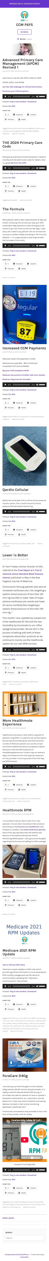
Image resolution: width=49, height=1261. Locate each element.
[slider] (42, 96)
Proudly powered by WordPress (16, 1254)
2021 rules (27, 1018)
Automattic (24, 1257)
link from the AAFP (18, 163)
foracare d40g (8, 1204)
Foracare (21, 827)
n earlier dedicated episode (33, 830)
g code (10, 200)
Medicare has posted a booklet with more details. (24, 375)
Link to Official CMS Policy (14, 965)
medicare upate (30, 1026)
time (36, 1029)
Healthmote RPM (17, 810)
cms (4, 1021)
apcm (38, 128)
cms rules (10, 1021)
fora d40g (22, 1202)
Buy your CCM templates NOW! (16, 370)
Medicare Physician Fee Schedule (16, 379)
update (5, 1031)
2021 (9, 1018)
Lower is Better (15, 555)
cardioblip (16, 682)
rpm (33, 544)
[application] (25, 96)
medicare (6, 134)
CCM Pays (24, 25)
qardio (28, 544)
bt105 (10, 682)
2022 (10, 417)
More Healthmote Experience (17, 722)
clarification (41, 1018)
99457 (34, 1018)
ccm (42, 128)
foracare (30, 1202)
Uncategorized (23, 559)
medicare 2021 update (20, 1023)
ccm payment (23, 417)
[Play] (5, 96)
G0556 (25, 131)
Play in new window (18, 102)
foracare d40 (38, 1202)
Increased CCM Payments (24, 348)
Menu (25, 32)
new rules (40, 1026)
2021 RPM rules (17, 1018)
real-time (6, 1029)
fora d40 (15, 1202)
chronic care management (12, 131)
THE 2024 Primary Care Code (22, 144)
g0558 (36, 131)
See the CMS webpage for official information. (22, 87)
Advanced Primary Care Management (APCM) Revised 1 (23, 63)
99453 (14, 417)
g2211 (15, 200)
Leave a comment (18, 134)
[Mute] (37, 96)
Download (32, 102)
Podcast (25, 71)
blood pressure (13, 544)
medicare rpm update (37, 1023)
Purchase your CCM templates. (16, 91)
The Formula (13, 209)
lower (4, 684)
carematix (24, 682)
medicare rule (8, 1026)
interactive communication (25, 1021)
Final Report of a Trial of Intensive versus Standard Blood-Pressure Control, (23, 574)
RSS (13, 106)
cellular (23, 544)
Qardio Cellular (16, 490)
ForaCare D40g (15, 1076)
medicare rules (18, 1026)
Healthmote (34, 827)
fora (9, 1202)
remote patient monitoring (20, 1029)
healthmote (33, 682)
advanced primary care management (21, 128)
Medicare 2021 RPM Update (19, 952)
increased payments (36, 417)
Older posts (8, 1218)
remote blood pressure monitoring (26, 1204)
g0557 (30, 131)
